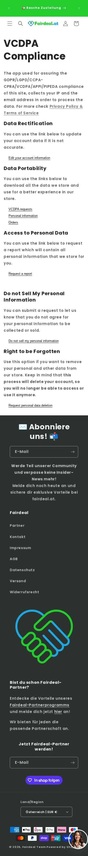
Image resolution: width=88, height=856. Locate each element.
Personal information (23, 216)
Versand (18, 581)
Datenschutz (22, 569)
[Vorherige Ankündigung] (9, 8)
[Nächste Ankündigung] (79, 8)
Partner (17, 525)
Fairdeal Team (34, 847)
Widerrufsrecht (24, 592)
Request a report (20, 274)
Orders (13, 222)
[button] (9, 23)
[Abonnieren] (72, 452)
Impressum (20, 547)
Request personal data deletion (30, 405)
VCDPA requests (20, 209)
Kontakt (17, 536)
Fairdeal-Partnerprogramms (39, 705)
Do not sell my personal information (34, 341)
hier (58, 711)
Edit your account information (29, 158)
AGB (14, 558)
